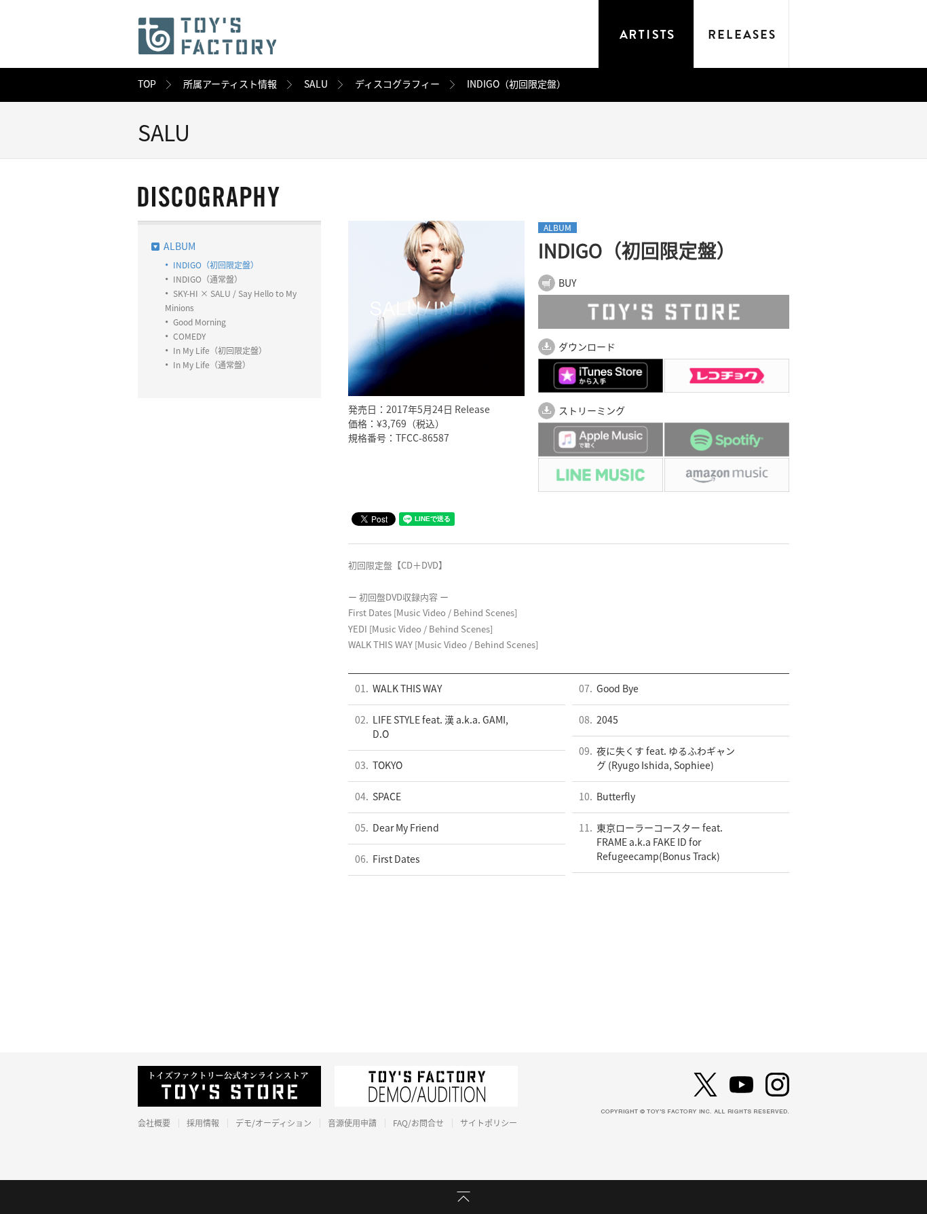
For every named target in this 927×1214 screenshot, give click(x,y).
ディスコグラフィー (397, 84)
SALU (316, 84)
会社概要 (154, 1123)
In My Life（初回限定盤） (220, 350)
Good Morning (199, 322)
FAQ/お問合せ (418, 1123)
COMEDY (189, 336)
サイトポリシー (488, 1123)
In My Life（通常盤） (211, 365)
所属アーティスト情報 (230, 84)
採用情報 (203, 1123)
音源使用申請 (352, 1123)
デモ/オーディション (273, 1123)
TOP (147, 84)
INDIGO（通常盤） (207, 279)
